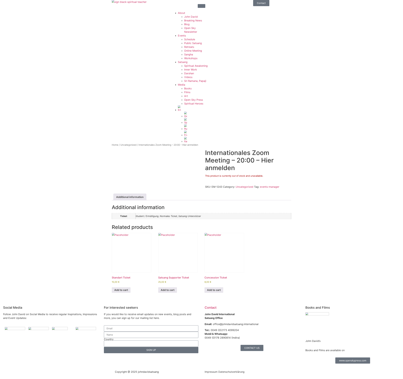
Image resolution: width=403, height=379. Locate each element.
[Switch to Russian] (207, 127)
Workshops (190, 58)
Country (109, 339)
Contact (210, 307)
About (181, 12)
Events (182, 35)
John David (191, 16)
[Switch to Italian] (207, 140)
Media (181, 84)
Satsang (182, 62)
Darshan (189, 73)
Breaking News (193, 20)
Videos (188, 77)
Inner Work (190, 69)
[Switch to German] (207, 115)
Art (186, 96)
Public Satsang (193, 43)
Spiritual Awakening (196, 65)
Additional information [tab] (130, 197)
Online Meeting (193, 50)
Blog (187, 24)
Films (187, 92)
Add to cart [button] (121, 290)
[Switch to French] (207, 134)
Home (115, 144)
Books (188, 88)
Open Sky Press (193, 99)
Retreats (189, 46)
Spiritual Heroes (193, 103)
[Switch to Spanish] (207, 121)
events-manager (269, 186)
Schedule (189, 39)
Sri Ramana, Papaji (195, 80)
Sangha (188, 54)
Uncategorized (128, 144)
